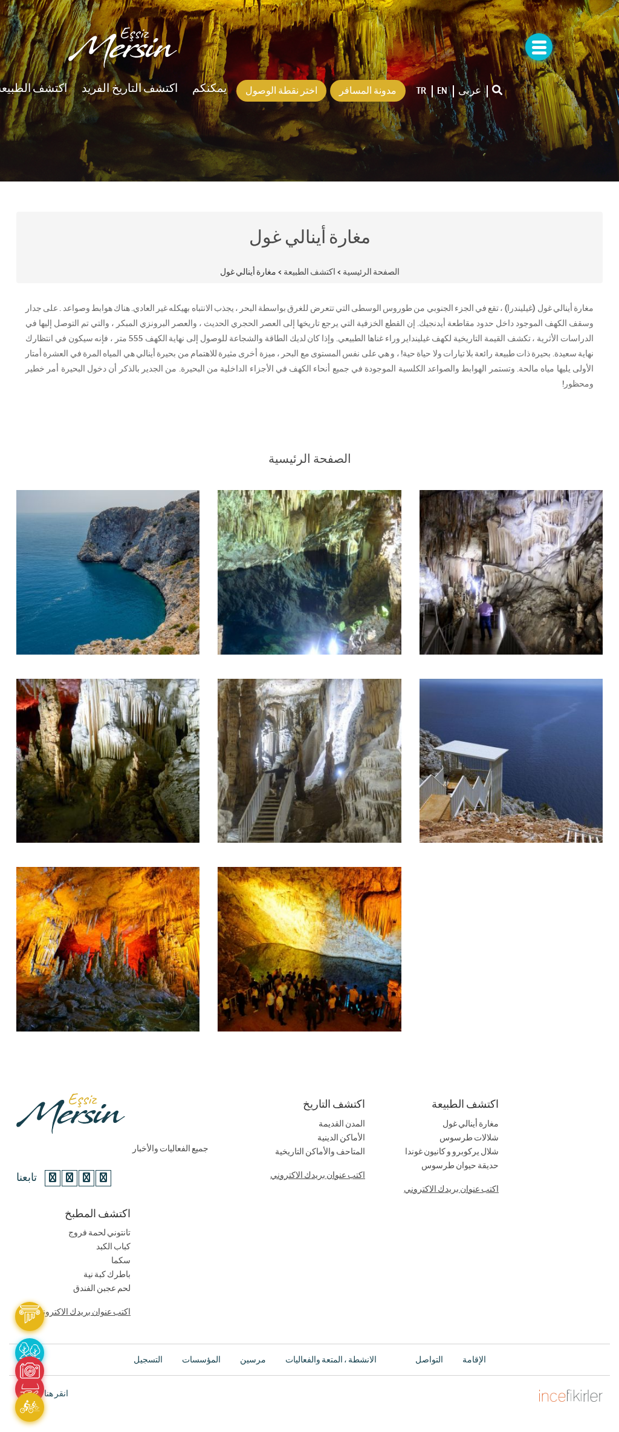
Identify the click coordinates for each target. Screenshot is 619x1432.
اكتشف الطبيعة (309, 272)
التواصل (429, 1360)
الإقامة (474, 1360)
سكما (121, 1261)
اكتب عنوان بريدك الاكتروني (317, 1175)
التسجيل (148, 1360)
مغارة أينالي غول (470, 1124)
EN (442, 90)
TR (421, 90)
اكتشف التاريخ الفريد (130, 88)
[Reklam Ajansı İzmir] (571, 1394)
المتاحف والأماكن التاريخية (320, 1152)
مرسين (253, 1360)
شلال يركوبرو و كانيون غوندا (452, 1152)
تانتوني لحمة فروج (99, 1233)
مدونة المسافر (368, 91)
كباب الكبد (113, 1247)
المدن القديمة (342, 1124)
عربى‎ (469, 90)
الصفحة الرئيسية (371, 272)
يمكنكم (209, 88)
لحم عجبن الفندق (102, 1288)
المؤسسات (201, 1360)
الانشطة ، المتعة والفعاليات (331, 1360)
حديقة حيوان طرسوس (460, 1166)
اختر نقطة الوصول (281, 91)
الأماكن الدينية (341, 1138)
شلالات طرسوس (469, 1138)
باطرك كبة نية (107, 1274)
